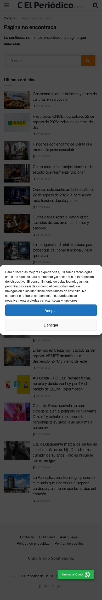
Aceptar (51, 310)
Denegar (51, 325)
